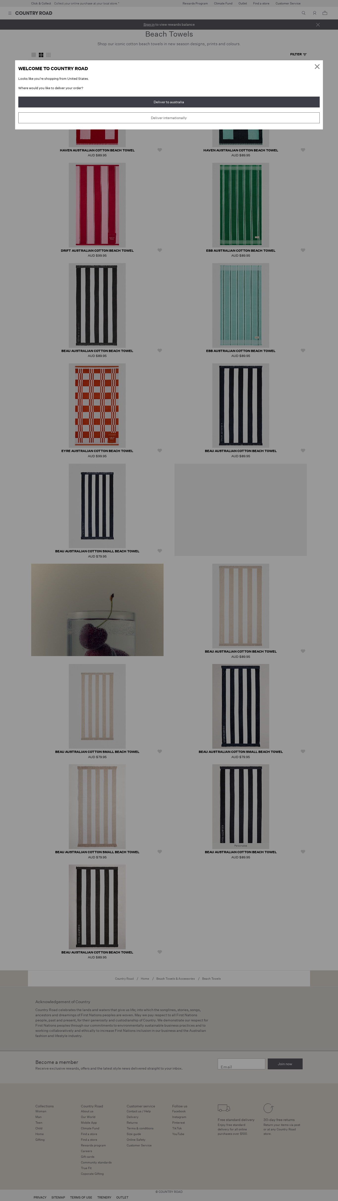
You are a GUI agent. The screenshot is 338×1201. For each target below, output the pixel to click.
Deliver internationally (169, 118)
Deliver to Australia (169, 102)
